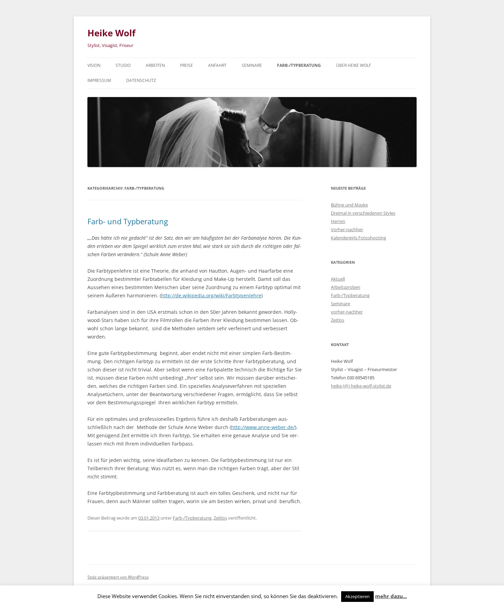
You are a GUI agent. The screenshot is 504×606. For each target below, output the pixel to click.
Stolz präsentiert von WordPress (118, 577)
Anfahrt (217, 65)
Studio (123, 65)
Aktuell (338, 279)
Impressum (99, 80)
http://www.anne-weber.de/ (263, 427)
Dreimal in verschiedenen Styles (363, 213)
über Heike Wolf (353, 65)
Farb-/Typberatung (299, 65)
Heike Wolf (111, 33)
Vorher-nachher (347, 229)
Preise (186, 65)
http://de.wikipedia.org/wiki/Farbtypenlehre (211, 295)
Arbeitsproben (345, 287)
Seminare (252, 65)
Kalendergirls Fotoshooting (358, 238)
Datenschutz (141, 80)
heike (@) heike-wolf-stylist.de (361, 386)
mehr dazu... (391, 596)
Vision (93, 65)
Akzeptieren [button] (357, 596)
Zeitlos (220, 518)
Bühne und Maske (349, 205)
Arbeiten (155, 65)
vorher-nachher (347, 312)
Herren (338, 221)
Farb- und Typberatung (127, 221)
